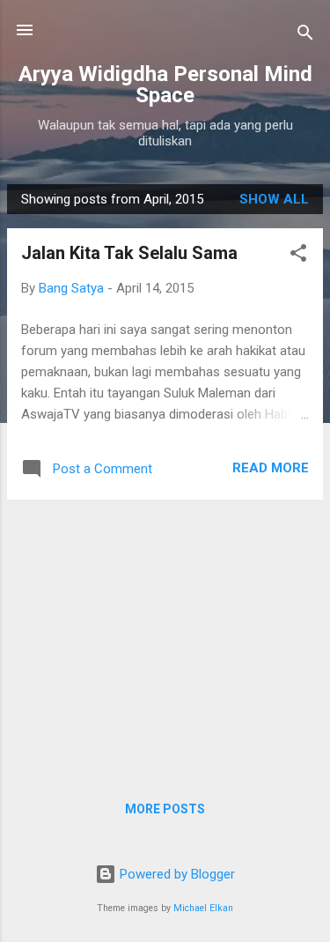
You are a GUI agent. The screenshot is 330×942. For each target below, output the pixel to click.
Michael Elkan (203, 908)
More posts (165, 809)
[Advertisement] (165, 637)
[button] (298, 256)
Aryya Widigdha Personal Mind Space (165, 85)
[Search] (305, 36)
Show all (274, 199)
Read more (270, 468)
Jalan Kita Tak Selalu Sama (129, 252)
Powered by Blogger (175, 874)
